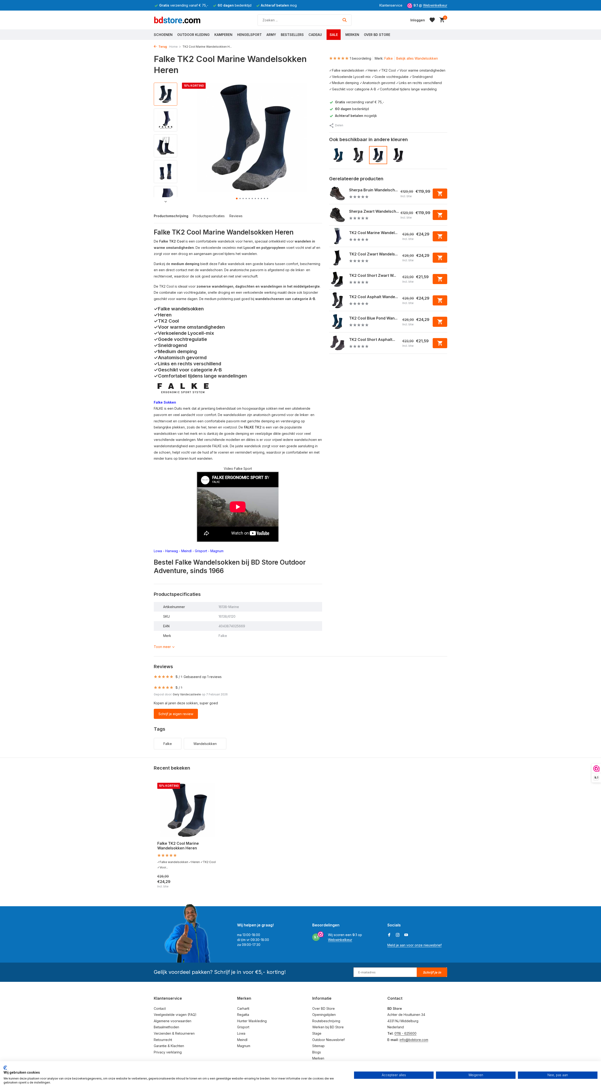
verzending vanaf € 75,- (359, 102)
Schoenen (163, 35)
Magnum (217, 551)
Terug (162, 46)
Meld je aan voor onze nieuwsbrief (414, 945)
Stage (316, 1033)
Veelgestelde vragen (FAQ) (175, 1015)
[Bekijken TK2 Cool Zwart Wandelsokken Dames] (337, 257)
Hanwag (171, 551)
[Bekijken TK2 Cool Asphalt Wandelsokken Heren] (337, 300)
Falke (388, 58)
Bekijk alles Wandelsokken (417, 58)
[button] (237, 198)
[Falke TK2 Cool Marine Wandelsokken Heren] (187, 810)
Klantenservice (390, 5)
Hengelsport (249, 35)
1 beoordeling (360, 58)
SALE (334, 35)
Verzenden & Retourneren (174, 1033)
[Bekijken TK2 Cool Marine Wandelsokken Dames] (337, 236)
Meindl (186, 551)
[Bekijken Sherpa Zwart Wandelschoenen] (337, 215)
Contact (160, 1008)
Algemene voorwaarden (172, 1021)
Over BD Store (377, 35)
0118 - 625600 (405, 1033)
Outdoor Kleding (193, 35)
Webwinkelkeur (435, 5)
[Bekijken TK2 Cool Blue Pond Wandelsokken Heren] (337, 321)
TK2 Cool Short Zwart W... (372, 275)
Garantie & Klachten (169, 1046)
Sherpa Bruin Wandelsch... (373, 190)
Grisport (201, 551)
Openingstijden (324, 1015)
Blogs (316, 1052)
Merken (352, 35)
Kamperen (223, 35)
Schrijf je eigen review (175, 714)
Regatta (243, 1015)
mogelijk (356, 116)
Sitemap (318, 1046)
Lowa (158, 551)
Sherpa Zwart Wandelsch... (374, 211)
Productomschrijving (171, 216)
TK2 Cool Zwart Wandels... (373, 254)
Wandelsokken (205, 744)
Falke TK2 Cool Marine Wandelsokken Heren (178, 846)
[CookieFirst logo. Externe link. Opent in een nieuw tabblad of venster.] (5, 1068)
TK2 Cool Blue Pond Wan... (373, 318)
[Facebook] (389, 935)
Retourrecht (163, 1040)
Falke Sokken (165, 402)
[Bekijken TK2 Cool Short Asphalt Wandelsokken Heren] (337, 343)
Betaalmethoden (166, 1027)
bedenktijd (352, 109)
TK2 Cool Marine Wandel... (373, 232)
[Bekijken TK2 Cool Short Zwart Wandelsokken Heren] (337, 279)
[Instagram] (398, 935)
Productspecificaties (209, 216)
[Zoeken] (344, 20)
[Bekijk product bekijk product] (440, 194)
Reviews (236, 216)
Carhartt (243, 1008)
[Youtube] (406, 935)
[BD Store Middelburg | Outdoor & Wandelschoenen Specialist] (177, 20)
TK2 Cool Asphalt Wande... (373, 296)
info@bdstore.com (414, 1040)
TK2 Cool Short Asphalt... (372, 339)
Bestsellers (292, 35)
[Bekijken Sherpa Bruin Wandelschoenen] (337, 193)
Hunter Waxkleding (252, 1021)
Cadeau (315, 35)
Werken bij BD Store (328, 1027)
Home (173, 46)
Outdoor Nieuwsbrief (328, 1040)
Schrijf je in (432, 972)
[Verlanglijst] (432, 20)
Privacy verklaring (168, 1052)
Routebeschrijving (326, 1021)
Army (271, 35)
